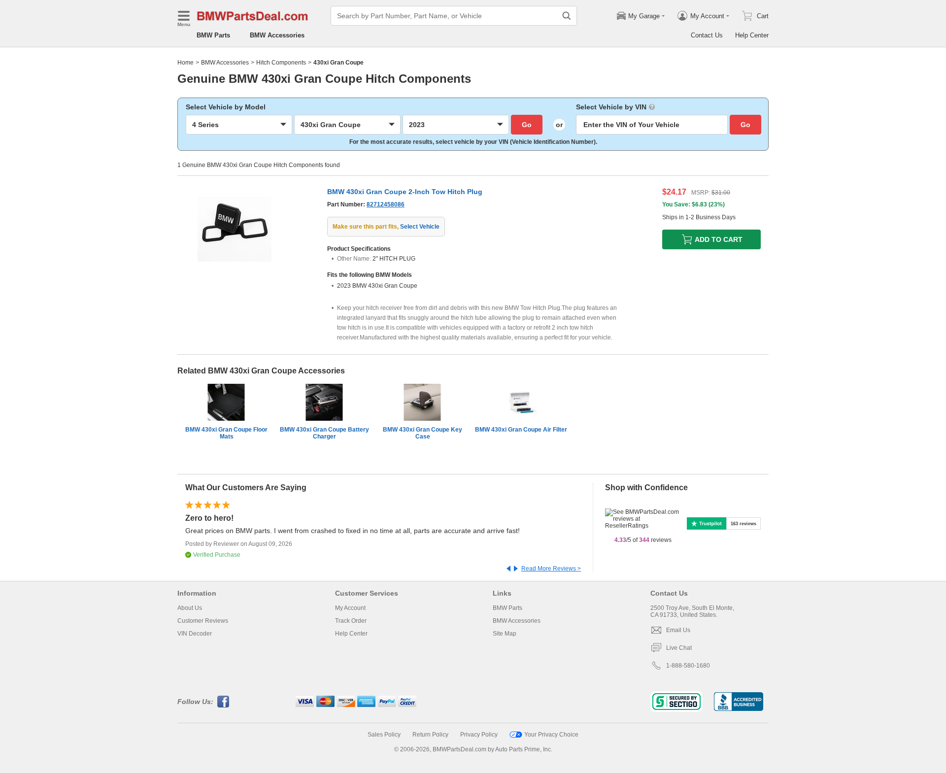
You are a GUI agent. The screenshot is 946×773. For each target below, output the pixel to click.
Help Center (752, 35)
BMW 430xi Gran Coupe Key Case (422, 433)
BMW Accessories (277, 35)
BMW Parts (213, 35)
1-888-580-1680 (688, 665)
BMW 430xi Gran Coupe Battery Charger (324, 433)
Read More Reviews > (551, 568)
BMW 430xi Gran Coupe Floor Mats (226, 433)
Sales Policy (384, 734)
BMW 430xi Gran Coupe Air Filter (521, 429)
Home (185, 62)
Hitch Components (281, 62)
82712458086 (386, 204)
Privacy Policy (479, 734)
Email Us (678, 630)
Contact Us (707, 35)
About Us (189, 608)
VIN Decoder (194, 633)
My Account (350, 608)
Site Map (504, 633)
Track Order (351, 620)
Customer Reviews (202, 620)
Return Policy (430, 734)
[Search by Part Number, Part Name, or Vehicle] (567, 16)
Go (527, 125)
